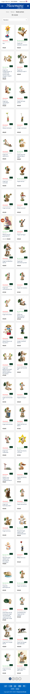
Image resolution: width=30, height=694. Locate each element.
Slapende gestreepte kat (6, 586)
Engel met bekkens (22, 586)
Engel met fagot (21, 234)
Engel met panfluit (22, 504)
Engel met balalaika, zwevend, (22, 44)
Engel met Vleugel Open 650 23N (21, 642)
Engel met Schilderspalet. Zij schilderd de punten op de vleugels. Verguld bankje (7, 73)
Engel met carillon (7, 314)
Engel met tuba (6, 208)
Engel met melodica (22, 288)
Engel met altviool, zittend (22, 478)
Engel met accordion (5, 182)
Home (7, 12)
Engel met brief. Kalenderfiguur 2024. (21, 156)
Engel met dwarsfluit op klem (22, 261)
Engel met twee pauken (21, 101)
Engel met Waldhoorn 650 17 (21, 70)
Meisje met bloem (7, 128)
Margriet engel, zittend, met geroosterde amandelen (6, 560)
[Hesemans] (15, 6)
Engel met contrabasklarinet (7, 288)
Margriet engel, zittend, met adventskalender (21, 532)
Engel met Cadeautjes (5, 451)
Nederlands (22, 1)
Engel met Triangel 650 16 (7, 642)
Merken (12, 12)
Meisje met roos (21, 557)
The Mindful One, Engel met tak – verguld (21, 614)
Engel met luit (20, 181)
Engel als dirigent (21, 397)
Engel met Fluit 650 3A (7, 398)
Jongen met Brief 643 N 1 (21, 341)
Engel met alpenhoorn (6, 155)
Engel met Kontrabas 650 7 (7, 504)
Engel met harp (6, 531)
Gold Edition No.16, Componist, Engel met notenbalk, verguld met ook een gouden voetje (7, 615)
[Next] (19, 678)
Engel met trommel (7, 424)
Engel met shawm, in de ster (22, 451)
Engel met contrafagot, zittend (6, 102)
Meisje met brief (21, 208)
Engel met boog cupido (7, 669)
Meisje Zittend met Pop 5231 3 (7, 341)
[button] (2, 6)
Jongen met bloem (22, 128)
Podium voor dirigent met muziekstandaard (7, 479)
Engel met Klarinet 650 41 (22, 424)
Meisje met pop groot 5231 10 (6, 235)
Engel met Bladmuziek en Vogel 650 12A (21, 316)
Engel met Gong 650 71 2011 (21, 669)
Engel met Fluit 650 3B (22, 368)
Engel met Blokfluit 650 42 (7, 261)
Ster (4, 43)
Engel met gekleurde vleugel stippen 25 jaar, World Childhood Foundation (7, 370)
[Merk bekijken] (11, 39)
